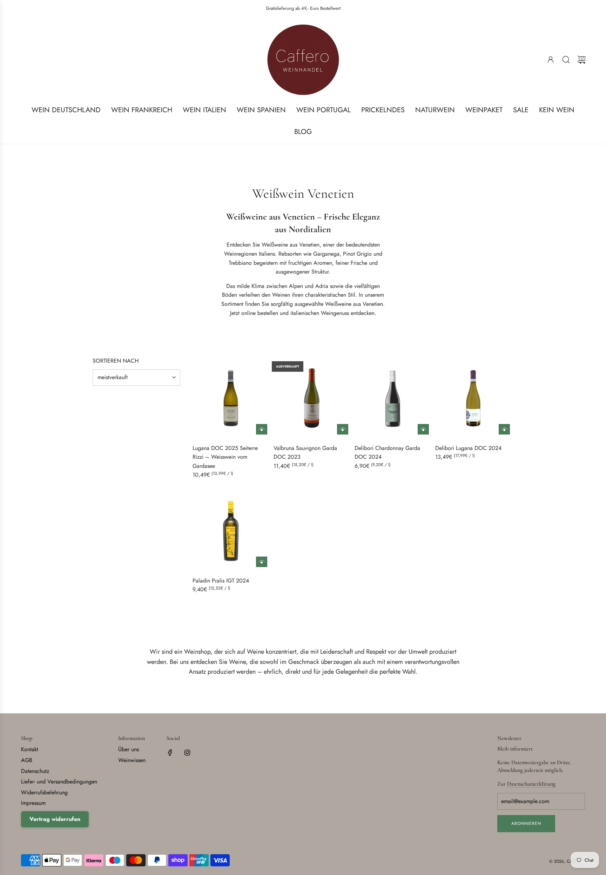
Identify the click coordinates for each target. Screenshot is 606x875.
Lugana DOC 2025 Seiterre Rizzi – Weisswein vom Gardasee (225, 457)
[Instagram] (187, 752)
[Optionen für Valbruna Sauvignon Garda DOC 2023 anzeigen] (342, 429)
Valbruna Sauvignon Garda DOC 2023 (305, 452)
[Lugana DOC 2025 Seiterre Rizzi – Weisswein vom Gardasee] (231, 398)
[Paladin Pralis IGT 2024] (231, 531)
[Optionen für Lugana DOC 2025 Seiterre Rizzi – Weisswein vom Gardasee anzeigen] (261, 429)
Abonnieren (526, 823)
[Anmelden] (550, 59)
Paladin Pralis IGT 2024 (221, 581)
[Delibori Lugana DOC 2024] (473, 398)
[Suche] (566, 59)
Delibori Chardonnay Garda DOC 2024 (387, 452)
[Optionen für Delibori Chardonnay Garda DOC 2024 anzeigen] (423, 429)
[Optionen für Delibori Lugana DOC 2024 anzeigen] (504, 429)
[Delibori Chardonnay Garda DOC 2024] (393, 398)
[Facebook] (170, 752)
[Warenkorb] (581, 59)
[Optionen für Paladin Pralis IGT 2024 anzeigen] (261, 562)
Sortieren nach (116, 361)
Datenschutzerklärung (531, 783)
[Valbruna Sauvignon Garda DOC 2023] (312, 398)
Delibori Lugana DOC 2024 (468, 448)
